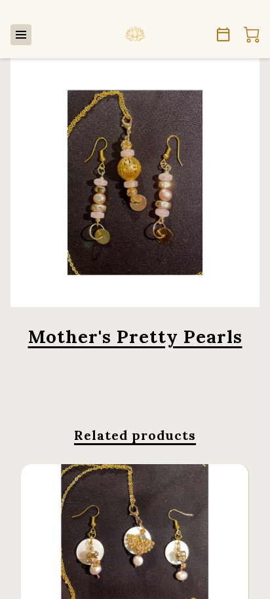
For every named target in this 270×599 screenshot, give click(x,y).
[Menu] (20, 34)
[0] (252, 35)
